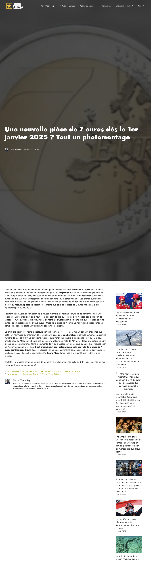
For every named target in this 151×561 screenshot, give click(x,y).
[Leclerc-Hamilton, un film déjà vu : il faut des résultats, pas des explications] (129, 307)
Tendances (106, 6)
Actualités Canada (67, 6)
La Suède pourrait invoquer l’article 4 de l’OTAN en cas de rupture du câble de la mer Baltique (43, 371)
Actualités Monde (87, 6)
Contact (140, 6)
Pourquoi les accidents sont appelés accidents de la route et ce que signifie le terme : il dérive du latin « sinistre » (128, 485)
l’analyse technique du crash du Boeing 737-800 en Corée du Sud (33, 374)
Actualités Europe (48, 6)
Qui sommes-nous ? (124, 6)
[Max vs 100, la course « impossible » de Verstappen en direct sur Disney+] (129, 514)
